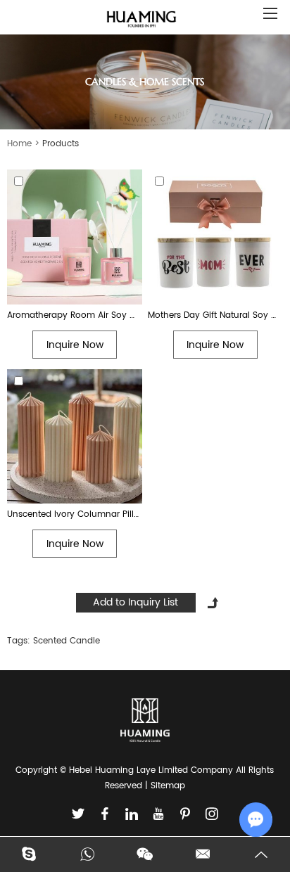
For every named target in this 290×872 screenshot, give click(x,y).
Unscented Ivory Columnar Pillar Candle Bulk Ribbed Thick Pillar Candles (74, 514)
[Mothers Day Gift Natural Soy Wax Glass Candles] (215, 236)
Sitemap (168, 786)
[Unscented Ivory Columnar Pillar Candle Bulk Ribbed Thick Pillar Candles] (74, 436)
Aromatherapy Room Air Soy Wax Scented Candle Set (74, 315)
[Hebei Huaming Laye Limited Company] (141, 20)
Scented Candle (66, 641)
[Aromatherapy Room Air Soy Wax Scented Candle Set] (74, 236)
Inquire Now (74, 345)
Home (19, 143)
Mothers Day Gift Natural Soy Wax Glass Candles (215, 315)
